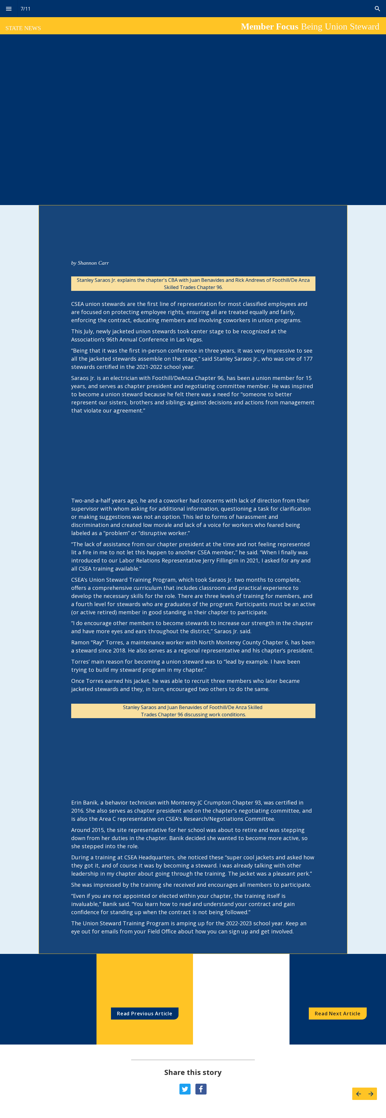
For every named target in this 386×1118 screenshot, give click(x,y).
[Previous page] (358, 1094)
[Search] (377, 8)
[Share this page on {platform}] (185, 1089)
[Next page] (371, 1094)
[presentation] (193, 579)
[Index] (8, 8)
